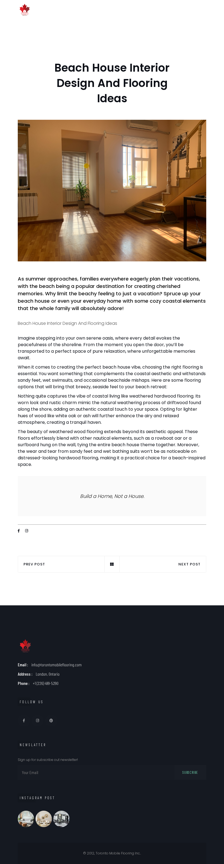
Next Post (189, 564)
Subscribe (190, 772)
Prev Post (34, 564)
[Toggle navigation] (204, 9)
